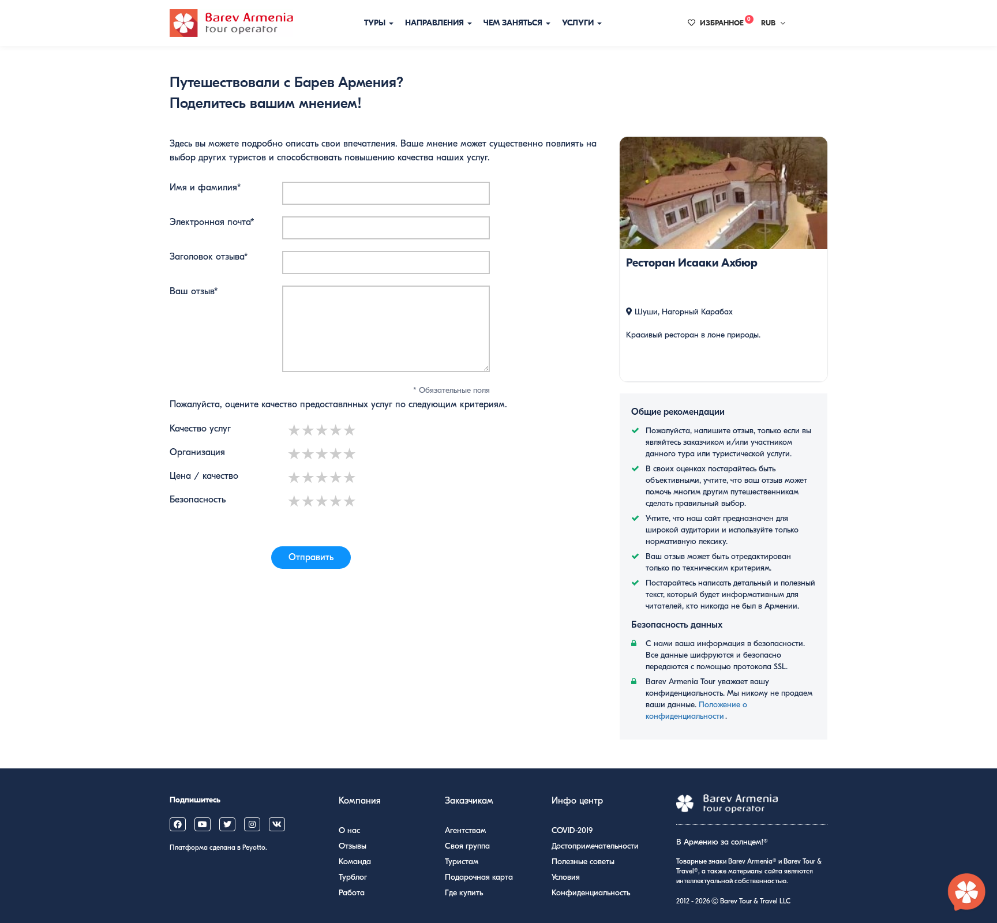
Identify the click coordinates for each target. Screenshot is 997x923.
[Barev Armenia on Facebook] (178, 824)
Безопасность (198, 499)
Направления (435, 23)
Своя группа (467, 846)
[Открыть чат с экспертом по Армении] (967, 893)
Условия (566, 877)
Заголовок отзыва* (209, 257)
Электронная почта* (212, 222)
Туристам (461, 861)
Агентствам (465, 830)
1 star (295, 430)
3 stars (322, 430)
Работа (352, 893)
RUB (768, 22)
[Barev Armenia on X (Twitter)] (227, 824)
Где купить (464, 893)
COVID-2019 (572, 830)
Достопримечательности (595, 846)
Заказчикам (469, 801)
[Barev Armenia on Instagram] (252, 824)
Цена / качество (204, 476)
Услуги (579, 23)
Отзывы (352, 846)
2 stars (309, 430)
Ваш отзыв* (194, 291)
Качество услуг (200, 428)
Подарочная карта (479, 877)
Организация (197, 452)
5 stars (350, 430)
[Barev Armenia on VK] (277, 824)
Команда (355, 861)
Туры (376, 23)
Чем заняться (514, 23)
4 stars (336, 430)
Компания (360, 801)
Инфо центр (577, 801)
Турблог (353, 877)
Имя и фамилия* (205, 187)
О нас (349, 830)
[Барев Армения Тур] (231, 23)
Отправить (310, 557)
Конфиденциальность (591, 893)
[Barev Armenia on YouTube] (202, 824)
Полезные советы (583, 861)
